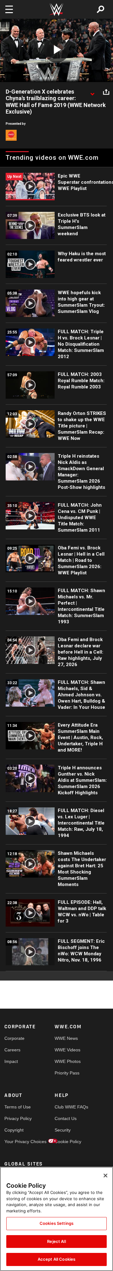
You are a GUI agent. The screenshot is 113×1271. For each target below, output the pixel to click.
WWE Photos (67, 1061)
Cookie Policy (67, 1141)
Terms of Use (17, 1106)
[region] (56, 1219)
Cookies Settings (56, 1223)
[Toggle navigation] (9, 9)
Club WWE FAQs (67, 1106)
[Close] (105, 1175)
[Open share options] (106, 92)
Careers (12, 1049)
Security (63, 1129)
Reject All (56, 1241)
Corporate (14, 1038)
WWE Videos (67, 1049)
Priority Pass (67, 1072)
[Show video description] (92, 92)
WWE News (66, 1038)
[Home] (56, 9)
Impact (11, 1061)
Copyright (14, 1129)
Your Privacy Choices (17, 1141)
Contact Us (66, 1118)
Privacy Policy (17, 1118)
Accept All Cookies (56, 1259)
